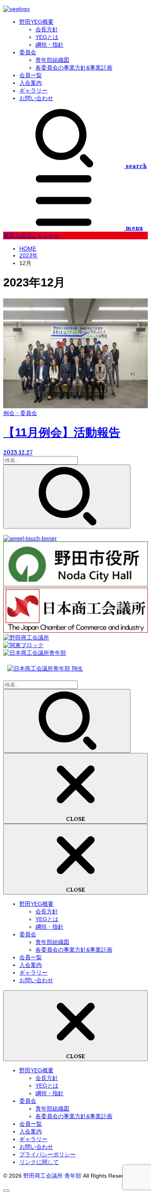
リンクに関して (39, 1162)
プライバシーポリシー (47, 1154)
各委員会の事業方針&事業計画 (73, 67)
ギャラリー (33, 90)
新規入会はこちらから (31, 235)
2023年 (28, 255)
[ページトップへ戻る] (6, 1190)
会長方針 (46, 29)
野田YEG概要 (36, 22)
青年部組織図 (52, 60)
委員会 (27, 52)
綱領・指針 (49, 44)
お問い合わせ (36, 98)
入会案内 (30, 83)
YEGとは (46, 37)
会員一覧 (30, 75)
